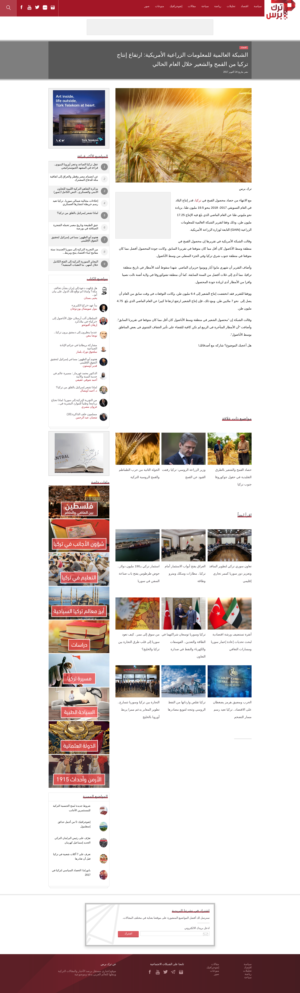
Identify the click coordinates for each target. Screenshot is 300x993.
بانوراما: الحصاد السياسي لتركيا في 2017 (71, 872)
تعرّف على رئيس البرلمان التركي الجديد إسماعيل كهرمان (72, 840)
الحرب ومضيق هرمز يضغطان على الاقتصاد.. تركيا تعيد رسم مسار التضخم (232, 710)
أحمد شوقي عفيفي (86, 379)
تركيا (198, 200)
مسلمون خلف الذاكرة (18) (82, 414)
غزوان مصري (89, 406)
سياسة (258, 6)
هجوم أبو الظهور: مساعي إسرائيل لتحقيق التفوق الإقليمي (74, 239)
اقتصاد (244, 6)
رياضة (217, 6)
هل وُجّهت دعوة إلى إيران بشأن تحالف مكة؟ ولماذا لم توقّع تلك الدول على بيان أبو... (74, 291)
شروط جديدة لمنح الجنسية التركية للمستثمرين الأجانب (71, 808)
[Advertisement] (143, 214)
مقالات (192, 6)
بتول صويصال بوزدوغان (83, 308)
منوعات (159, 6)
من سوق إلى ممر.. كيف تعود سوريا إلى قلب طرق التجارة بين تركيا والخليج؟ (139, 642)
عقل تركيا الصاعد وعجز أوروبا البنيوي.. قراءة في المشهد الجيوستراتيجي (76, 166)
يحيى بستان (90, 297)
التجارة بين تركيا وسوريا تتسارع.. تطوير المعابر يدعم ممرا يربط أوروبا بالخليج (139, 710)
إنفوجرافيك (176, 6)
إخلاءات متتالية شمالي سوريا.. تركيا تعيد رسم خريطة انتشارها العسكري (75, 202)
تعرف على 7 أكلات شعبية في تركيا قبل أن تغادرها (71, 856)
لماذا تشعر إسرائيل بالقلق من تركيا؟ (77, 212)
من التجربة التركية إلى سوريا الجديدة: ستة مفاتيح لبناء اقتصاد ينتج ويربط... (74, 251)
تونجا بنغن (91, 335)
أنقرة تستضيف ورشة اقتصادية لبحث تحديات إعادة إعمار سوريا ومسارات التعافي (231, 642)
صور (146, 6)
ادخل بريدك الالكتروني (197, 928)
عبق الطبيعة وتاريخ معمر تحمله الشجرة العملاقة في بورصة (75, 227)
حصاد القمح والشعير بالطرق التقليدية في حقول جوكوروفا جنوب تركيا (233, 477)
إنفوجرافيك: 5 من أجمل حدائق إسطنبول (74, 824)
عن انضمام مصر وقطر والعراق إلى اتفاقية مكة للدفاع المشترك (74, 178)
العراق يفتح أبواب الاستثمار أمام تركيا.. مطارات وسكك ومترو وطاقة (185, 574)
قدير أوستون (90, 365)
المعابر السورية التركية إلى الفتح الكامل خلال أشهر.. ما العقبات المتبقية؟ (75, 263)
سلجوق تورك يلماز (86, 351)
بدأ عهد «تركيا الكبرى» (84, 305)
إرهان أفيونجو (89, 324)
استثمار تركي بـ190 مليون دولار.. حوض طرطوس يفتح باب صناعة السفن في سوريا (139, 574)
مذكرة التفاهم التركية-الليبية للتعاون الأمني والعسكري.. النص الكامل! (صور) (76, 190)
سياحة (205, 6)
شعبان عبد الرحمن (86, 417)
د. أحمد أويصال (88, 390)
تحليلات (231, 6)
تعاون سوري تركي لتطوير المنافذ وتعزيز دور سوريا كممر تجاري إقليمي (230, 574)
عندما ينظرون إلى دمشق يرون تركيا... (75, 332)
